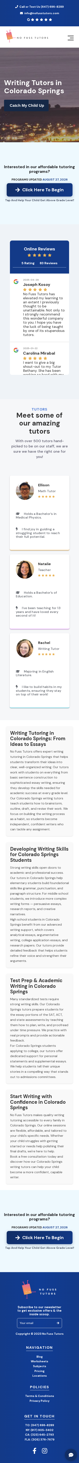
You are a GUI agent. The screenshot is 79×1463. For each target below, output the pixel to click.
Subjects (39, 1366)
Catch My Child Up (27, 105)
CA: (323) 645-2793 (39, 1434)
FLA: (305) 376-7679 (39, 1439)
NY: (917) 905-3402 (39, 1430)
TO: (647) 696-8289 (39, 1425)
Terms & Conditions (39, 1396)
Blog (39, 1356)
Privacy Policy (39, 1400)
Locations (39, 1375)
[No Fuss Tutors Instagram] (45, 1451)
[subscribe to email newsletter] (58, 1323)
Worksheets (39, 1361)
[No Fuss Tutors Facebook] (34, 1451)
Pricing (39, 1371)
